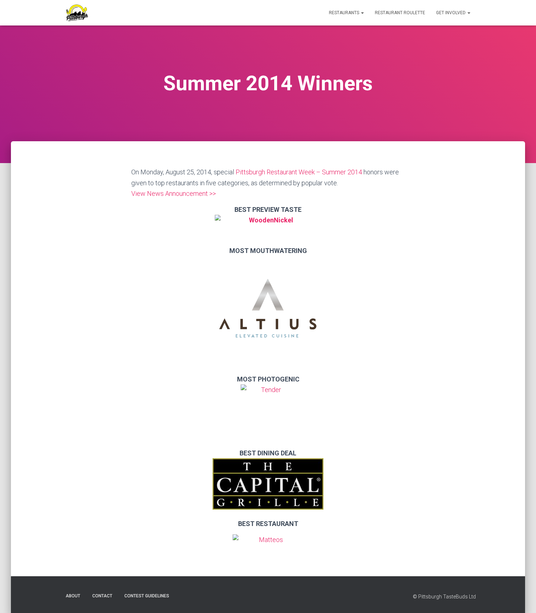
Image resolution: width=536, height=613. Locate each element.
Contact (102, 595)
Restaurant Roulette (400, 12)
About (73, 595)
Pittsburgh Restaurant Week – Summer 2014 (299, 172)
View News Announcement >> (173, 193)
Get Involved (451, 12)
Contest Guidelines (146, 595)
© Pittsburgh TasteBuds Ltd (444, 597)
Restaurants (344, 12)
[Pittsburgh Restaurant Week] (77, 13)
